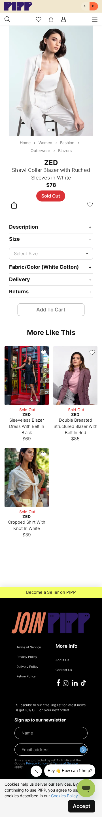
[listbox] (51, 254)
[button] (49, 130)
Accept (81, 806)
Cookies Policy (64, 795)
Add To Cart (50, 310)
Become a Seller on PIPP (51, 592)
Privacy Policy (36, 763)
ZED (51, 163)
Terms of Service (65, 763)
